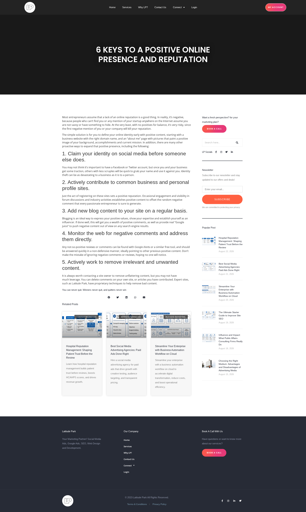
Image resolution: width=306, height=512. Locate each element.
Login (194, 7)
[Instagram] (221, 152)
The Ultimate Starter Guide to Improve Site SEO (230, 315)
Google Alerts (142, 247)
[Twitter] (227, 152)
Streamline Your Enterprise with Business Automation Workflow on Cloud (170, 350)
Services (126, 7)
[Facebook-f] (216, 152)
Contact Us (160, 7)
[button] (109, 297)
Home (112, 7)
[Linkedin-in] (232, 152)
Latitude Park (79, 283)
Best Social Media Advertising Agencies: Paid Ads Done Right (126, 350)
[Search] (236, 142)
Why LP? (143, 7)
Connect (177, 7)
